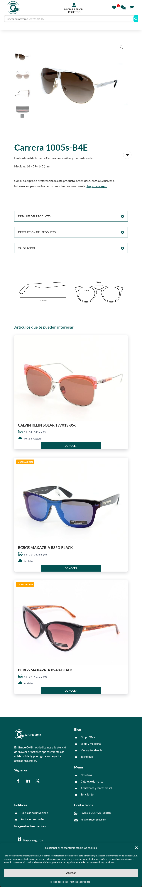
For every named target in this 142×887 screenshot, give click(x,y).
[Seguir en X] (37, 781)
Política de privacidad (80, 881)
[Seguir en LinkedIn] (28, 781)
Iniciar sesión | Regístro (74, 11)
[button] (136, 848)
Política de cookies (59, 881)
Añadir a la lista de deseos (127, 155)
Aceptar (71, 872)
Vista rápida (123, 341)
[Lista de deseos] (115, 7)
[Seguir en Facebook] (18, 781)
